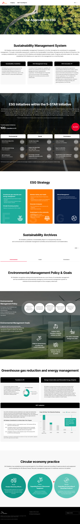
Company (12, 2)
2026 (76, 248)
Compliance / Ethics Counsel (34, 511)
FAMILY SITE (70, 513)
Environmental (13, 259)
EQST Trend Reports (22, 2)
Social (40, 259)
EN (75, 2)
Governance (66, 259)
